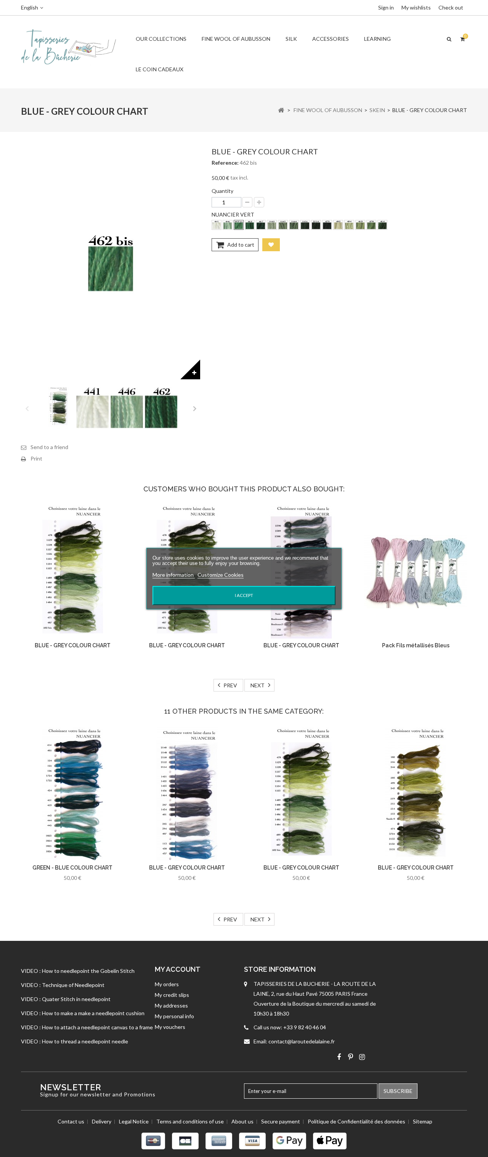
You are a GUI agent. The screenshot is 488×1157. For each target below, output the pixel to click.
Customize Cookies (220, 574)
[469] (360, 225)
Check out (450, 7)
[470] (371, 225)
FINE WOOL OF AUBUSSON (236, 38)
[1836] (305, 225)
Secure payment (280, 1121)
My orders (167, 984)
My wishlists (416, 7)
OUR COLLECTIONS (161, 38)
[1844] (294, 225)
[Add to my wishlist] (271, 244)
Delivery (101, 1121)
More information (173, 574)
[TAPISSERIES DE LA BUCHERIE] (68, 46)
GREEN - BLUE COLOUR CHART (72, 868)
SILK (291, 38)
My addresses (171, 1005)
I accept (244, 595)
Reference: (225, 162)
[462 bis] (238, 225)
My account (178, 969)
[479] (327, 225)
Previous (26, 408)
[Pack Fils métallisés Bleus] (415, 572)
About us (242, 1121)
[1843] (283, 225)
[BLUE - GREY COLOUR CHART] (58, 408)
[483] (338, 225)
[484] (349, 225)
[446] (227, 225)
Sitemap (422, 1121)
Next (194, 408)
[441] (216, 225)
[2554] (316, 225)
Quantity (222, 191)
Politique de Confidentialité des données (356, 1121)
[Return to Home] (281, 110)
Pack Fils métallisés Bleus (415, 645)
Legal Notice (134, 1121)
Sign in (386, 7)
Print (36, 458)
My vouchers (170, 1027)
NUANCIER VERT (233, 214)
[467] (261, 225)
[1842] (272, 225)
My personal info (174, 1016)
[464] (382, 225)
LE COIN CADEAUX (159, 69)
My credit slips (172, 995)
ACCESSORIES (330, 38)
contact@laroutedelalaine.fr (301, 1041)
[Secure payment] (244, 1141)
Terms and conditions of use (190, 1121)
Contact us (71, 1121)
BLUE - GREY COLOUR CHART (73, 645)
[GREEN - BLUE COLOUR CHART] (72, 794)
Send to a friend (49, 447)
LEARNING (377, 38)
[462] (250, 225)
